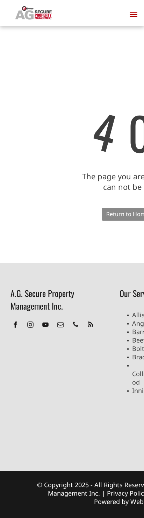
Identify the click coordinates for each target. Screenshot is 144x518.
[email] (60, 325)
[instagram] (30, 325)
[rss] (90, 325)
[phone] (75, 325)
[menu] (134, 14)
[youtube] (45, 325)
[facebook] (15, 325)
